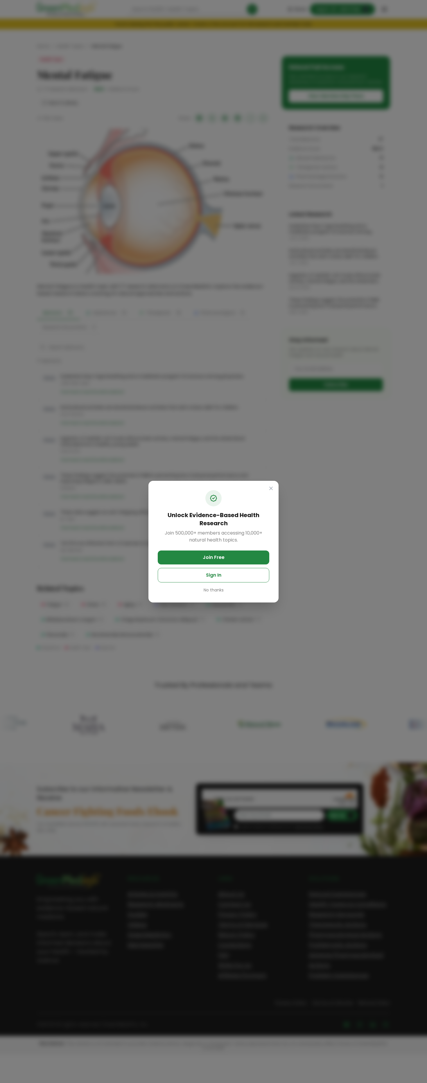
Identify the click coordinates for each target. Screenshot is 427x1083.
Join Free (214, 557)
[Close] (271, 488)
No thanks (214, 590)
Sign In (213, 575)
